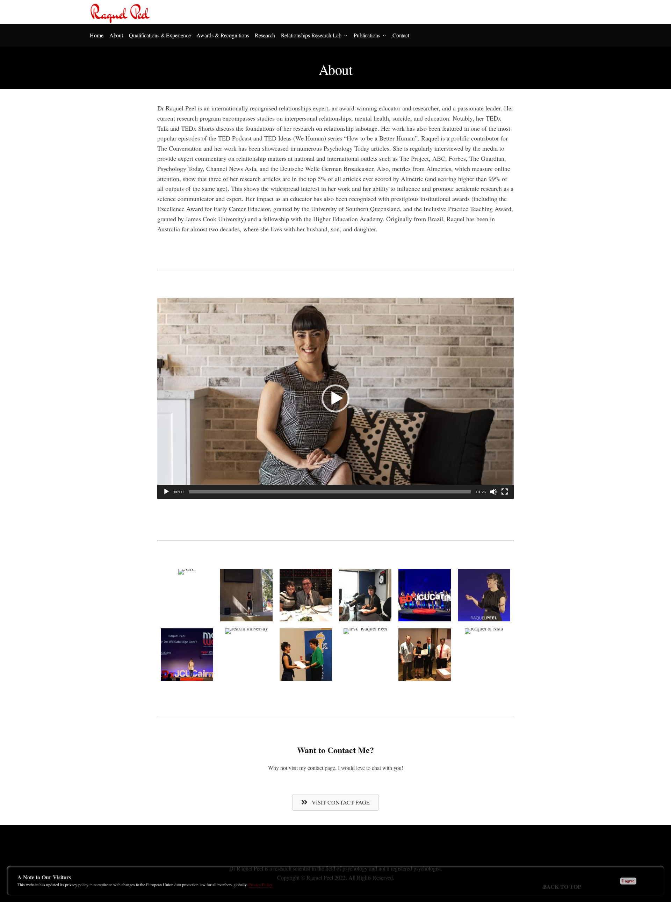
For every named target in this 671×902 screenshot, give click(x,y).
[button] (335, 398)
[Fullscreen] (504, 491)
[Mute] (493, 491)
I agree (628, 881)
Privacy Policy (260, 884)
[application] (335, 398)
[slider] (330, 491)
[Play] (166, 491)
